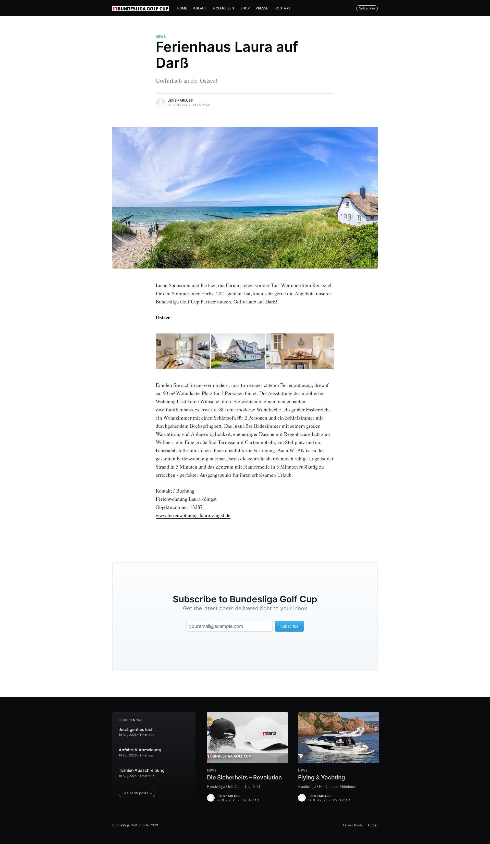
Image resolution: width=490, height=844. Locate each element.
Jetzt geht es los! (135, 729)
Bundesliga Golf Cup (128, 825)
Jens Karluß (180, 100)
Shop (245, 8)
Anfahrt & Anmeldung (140, 749)
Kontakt (283, 8)
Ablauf (200, 8)
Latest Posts (353, 825)
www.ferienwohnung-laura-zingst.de (193, 515)
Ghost (373, 825)
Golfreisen (223, 8)
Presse (262, 8)
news (161, 36)
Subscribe (367, 8)
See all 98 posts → (137, 793)
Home (182, 8)
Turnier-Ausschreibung (142, 770)
